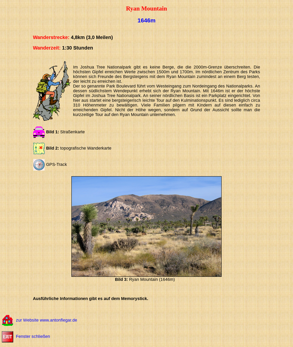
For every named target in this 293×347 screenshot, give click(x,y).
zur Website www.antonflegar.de (46, 320)
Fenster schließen (33, 336)
